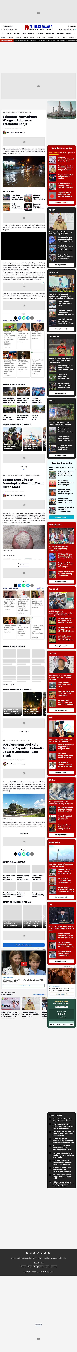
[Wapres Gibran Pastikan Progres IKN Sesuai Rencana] (9, 924)
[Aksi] (61, 853)
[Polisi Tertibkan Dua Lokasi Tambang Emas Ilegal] (6, 207)
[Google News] (34, 1253)
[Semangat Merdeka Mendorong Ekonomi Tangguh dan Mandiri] (52, 510)
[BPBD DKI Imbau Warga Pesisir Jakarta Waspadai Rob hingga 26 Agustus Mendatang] (52, 492)
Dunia (26, 37)
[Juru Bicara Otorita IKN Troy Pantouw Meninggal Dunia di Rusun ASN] (9, 941)
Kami (34, 1258)
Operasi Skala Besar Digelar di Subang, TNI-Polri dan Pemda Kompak (9, 400)
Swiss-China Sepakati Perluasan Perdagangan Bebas (66, 483)
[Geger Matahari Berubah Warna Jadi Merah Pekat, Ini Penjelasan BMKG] (52, 195)
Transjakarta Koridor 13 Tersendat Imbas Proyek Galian (65, 430)
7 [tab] (63, 116)
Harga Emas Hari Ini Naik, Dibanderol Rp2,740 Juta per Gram (32, 979)
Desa (24, 33)
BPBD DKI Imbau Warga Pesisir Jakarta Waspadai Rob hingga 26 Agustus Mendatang (65, 492)
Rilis (65, 1258)
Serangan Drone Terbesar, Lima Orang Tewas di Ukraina (64, 827)
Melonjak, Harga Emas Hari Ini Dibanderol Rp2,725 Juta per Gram (65, 638)
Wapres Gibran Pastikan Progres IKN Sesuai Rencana (9, 932)
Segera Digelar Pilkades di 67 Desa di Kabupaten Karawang (23, 417)
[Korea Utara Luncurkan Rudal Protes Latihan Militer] (52, 881)
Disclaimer (54, 1258)
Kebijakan (47, 1258)
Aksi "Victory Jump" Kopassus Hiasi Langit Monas (61, 865)
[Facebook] (19, 318)
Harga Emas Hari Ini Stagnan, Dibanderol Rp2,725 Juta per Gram (66, 629)
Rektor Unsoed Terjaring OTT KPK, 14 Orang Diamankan (60, 741)
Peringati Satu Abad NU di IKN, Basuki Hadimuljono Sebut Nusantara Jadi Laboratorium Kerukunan (38, 950)
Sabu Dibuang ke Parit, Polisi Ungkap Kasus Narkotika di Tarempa (60, 677)
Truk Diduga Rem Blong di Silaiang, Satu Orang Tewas (60, 424)
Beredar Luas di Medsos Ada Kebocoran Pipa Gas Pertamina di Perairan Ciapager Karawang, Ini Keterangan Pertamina (62, 1162)
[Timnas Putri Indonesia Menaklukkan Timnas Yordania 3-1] (52, 377)
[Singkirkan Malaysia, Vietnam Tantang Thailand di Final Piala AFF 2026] (61, 347)
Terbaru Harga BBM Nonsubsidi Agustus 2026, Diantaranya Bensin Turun (63, 1141)
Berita (29, 1267)
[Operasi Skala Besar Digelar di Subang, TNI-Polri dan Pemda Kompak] (9, 391)
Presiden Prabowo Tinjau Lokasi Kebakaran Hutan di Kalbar (38, 197)
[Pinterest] (49, 1253)
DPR (38, 37)
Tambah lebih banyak (24, 1000)
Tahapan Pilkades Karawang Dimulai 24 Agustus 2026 (30, 1069)
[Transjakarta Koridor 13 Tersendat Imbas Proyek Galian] (52, 430)
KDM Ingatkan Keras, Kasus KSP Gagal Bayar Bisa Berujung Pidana (23, 400)
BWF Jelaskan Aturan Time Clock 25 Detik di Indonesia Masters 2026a (63, 1133)
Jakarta (10, 37)
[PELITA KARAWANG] (38, 27)
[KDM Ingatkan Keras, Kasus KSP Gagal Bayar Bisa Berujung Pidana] (23, 391)
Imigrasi (50, 37)
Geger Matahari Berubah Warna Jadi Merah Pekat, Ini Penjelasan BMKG (66, 195)
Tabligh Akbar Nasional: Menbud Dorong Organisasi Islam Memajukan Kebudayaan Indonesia (61, 296)
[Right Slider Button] (75, 33)
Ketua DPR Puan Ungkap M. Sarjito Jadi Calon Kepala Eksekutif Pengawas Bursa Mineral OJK (66, 945)
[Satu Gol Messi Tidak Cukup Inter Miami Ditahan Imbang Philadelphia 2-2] (52, 386)
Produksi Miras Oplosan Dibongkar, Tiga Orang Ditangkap (43, 41)
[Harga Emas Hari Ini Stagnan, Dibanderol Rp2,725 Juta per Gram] (52, 630)
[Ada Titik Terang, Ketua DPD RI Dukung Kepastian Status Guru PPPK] (52, 322)
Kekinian (40, 1267)
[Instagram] (38, 1253)
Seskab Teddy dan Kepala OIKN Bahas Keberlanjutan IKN (37, 932)
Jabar (3, 37)
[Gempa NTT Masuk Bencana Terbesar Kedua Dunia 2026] (52, 810)
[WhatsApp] (23, 318)
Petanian (60, 33)
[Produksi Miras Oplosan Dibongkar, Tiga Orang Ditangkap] (61, 536)
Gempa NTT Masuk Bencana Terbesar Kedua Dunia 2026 (65, 809)
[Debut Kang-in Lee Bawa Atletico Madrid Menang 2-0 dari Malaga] (52, 368)
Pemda (68, 33)
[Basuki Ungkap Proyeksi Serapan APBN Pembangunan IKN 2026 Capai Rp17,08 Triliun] (23, 924)
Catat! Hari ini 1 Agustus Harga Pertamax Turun (62, 1120)
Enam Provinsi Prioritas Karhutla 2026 (65, 303)
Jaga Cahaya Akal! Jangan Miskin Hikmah (66, 177)
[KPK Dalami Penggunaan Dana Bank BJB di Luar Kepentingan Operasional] (52, 756)
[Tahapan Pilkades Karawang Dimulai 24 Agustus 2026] (31, 1058)
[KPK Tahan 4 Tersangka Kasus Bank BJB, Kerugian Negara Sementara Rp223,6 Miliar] (52, 765)
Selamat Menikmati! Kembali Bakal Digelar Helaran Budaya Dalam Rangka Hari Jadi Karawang (10, 1069)
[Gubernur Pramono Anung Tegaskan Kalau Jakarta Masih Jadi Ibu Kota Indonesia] (23, 941)
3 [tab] (60, 116)
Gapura (23, 1267)
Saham (64, 37)
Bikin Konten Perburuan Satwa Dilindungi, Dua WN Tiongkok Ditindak (65, 500)
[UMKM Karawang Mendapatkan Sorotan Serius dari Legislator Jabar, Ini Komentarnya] (52, 186)
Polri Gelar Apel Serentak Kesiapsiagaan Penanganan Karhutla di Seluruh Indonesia (17, 197)
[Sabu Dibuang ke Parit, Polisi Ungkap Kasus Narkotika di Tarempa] (61, 664)
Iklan (60, 1258)
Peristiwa (40, 33)
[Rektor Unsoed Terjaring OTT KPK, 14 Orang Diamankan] (61, 728)
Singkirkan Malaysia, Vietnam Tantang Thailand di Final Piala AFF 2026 (61, 360)
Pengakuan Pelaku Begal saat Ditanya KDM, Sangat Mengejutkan (65, 565)
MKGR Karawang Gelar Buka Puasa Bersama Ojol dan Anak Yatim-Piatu (11, 711)
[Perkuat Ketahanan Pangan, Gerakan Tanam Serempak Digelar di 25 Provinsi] (52, 475)
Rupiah (71, 37)
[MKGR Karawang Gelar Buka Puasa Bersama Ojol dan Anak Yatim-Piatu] (12, 704)
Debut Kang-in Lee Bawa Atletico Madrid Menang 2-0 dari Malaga (66, 368)
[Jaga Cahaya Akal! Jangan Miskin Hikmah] (52, 177)
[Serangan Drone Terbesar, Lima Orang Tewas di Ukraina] (52, 828)
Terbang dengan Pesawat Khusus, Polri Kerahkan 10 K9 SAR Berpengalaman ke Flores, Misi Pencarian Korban (32, 446)
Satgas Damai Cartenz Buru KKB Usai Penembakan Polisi (65, 702)
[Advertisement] (38, 56)
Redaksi (13, 1258)
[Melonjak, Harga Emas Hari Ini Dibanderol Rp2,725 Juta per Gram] (52, 639)
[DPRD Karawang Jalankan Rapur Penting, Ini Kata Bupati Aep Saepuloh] (9, 409)
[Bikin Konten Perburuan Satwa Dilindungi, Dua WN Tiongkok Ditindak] (52, 501)
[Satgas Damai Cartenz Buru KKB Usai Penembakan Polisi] (52, 703)
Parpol (32, 37)
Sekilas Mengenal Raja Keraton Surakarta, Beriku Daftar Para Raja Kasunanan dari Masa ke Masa (63, 1184)
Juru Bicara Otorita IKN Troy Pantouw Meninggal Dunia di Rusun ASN (9, 950)
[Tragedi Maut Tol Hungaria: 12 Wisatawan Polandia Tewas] (52, 448)
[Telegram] (28, 318)
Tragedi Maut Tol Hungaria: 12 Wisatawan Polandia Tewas (65, 448)
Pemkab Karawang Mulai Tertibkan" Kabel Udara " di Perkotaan (38, 417)
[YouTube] (41, 1253)
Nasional (18, 37)
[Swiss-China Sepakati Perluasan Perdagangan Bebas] (52, 483)
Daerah (31, 33)
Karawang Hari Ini (12, 33)
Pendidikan (50, 33)
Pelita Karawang (48, 1272)
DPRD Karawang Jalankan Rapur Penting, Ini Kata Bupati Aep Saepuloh (9, 417)
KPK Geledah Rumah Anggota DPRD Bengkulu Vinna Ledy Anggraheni (66, 747)
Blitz (35, 1267)
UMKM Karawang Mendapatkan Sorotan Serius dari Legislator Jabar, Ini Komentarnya (66, 186)
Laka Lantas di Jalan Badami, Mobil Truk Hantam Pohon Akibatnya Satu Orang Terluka (66, 439)
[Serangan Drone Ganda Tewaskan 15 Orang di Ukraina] (61, 791)
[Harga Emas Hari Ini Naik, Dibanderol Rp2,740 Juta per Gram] (32, 971)
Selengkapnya (38, 1049)
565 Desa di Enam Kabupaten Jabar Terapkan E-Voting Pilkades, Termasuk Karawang (66, 239)
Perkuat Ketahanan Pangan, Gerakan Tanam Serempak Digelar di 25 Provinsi (66, 474)
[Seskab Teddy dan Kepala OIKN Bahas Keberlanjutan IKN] (38, 924)
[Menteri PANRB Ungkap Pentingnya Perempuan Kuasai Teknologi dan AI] (52, 890)
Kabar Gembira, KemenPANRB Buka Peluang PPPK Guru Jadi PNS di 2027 (65, 936)
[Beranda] (4, 112)
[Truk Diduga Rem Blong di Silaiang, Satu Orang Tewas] (61, 412)
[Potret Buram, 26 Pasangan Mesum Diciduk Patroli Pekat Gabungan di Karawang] (32, 704)
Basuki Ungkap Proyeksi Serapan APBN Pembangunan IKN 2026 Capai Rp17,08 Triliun (23, 932)
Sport (47, 1267)
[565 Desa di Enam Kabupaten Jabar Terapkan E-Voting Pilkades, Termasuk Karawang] (52, 240)
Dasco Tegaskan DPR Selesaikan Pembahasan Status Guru (64, 953)
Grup (37, 1272)
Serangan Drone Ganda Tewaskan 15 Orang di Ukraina (61, 803)
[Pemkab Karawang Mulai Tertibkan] (38, 409)
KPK (44, 37)
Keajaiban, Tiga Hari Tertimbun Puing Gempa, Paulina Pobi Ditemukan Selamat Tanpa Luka (10, 446)
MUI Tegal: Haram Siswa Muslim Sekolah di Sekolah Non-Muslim (63, 1155)
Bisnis (57, 37)
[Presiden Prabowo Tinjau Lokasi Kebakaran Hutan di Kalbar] (28, 198)
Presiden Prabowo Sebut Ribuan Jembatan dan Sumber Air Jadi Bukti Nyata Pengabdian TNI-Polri (38, 206)
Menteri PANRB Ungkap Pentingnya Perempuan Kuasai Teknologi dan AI (66, 889)
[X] (15, 318)
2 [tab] (59, 116)
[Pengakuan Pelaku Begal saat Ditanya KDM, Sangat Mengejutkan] (52, 565)
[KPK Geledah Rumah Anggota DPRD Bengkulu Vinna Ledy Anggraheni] (52, 747)
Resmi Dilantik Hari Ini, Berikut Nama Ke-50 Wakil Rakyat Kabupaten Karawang (63, 1126)
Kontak (40, 1258)
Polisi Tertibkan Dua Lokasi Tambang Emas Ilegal (16, 206)
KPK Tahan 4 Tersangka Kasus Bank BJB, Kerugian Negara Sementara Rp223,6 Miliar (65, 764)
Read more (24, 565)
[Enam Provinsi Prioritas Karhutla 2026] (52, 304)
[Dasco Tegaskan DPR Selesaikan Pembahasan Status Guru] (52, 954)
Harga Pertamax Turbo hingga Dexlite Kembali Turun (61, 1177)
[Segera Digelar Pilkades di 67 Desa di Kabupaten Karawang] (23, 409)
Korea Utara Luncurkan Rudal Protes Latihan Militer (64, 880)
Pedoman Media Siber (24, 1258)
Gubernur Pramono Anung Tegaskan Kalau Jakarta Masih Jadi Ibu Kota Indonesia (23, 950)
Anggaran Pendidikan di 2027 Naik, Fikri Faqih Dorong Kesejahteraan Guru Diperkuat (11, 979)
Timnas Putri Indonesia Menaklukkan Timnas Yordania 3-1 (66, 376)
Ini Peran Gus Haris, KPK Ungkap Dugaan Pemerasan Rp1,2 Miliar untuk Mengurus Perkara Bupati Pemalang (62, 1170)
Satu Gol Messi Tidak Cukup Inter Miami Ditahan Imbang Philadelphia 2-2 (65, 385)
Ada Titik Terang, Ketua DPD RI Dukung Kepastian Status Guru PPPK (65, 321)
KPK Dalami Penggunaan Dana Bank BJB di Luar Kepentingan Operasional (65, 756)
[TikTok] (45, 1253)
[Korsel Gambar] (61, 110)
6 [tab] (62, 116)
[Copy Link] (32, 318)
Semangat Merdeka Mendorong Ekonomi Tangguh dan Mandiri (66, 509)
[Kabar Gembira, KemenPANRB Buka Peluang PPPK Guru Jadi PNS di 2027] (52, 936)
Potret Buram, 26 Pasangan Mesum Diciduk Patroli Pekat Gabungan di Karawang (32, 711)
